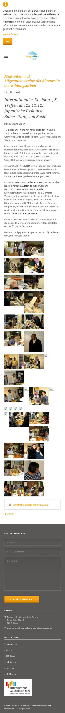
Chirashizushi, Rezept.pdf (30, 504)
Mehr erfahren (10, 34)
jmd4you (10, 668)
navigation (6, 56)
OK (7, 41)
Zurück (10, 513)
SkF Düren (10, 656)
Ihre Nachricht (14, 561)
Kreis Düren (11, 644)
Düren (9, 650)
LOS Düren (11, 674)
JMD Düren (11, 662)
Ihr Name (11, 542)
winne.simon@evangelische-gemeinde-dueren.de (29, 628)
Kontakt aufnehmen (21, 599)
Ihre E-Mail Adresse (16, 551)
